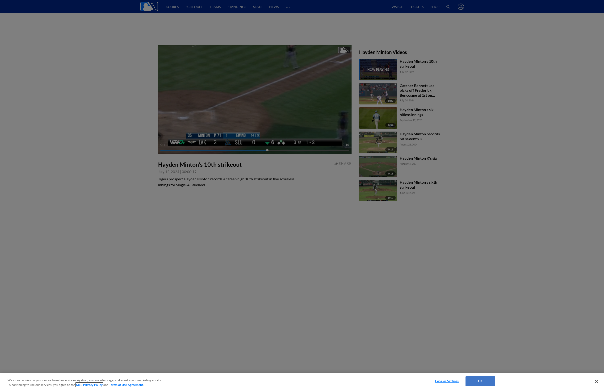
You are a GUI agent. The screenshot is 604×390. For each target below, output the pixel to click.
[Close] (596, 381)
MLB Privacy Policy (89, 385)
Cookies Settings (447, 381)
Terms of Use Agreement (126, 385)
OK (480, 381)
